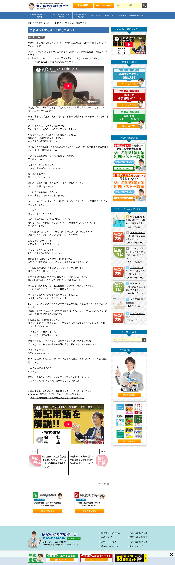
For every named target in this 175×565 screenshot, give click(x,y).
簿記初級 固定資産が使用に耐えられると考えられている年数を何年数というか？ (54, 461)
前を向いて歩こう (36, 37)
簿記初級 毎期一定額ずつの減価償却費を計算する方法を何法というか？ (81, 459)
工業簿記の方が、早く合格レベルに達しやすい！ (135, 270)
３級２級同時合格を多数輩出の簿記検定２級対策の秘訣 (57, 397)
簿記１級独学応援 (138, 533)
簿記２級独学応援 (138, 537)
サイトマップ (136, 546)
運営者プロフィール (110, 533)
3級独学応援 (96, 16)
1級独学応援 (121, 16)
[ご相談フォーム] (104, 6)
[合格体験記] (83, 6)
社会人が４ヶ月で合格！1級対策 (61, 15)
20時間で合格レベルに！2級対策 (39, 15)
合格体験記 (106, 537)
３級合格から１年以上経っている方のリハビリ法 (135, 235)
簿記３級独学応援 (138, 542)
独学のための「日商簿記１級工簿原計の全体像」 (135, 286)
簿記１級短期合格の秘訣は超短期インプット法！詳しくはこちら (61, 391)
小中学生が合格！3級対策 (81, 15)
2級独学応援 (108, 16)
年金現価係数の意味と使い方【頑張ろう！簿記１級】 (135, 220)
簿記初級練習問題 (136, 16)
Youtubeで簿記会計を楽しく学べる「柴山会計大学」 (55, 394)
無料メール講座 (108, 542)
